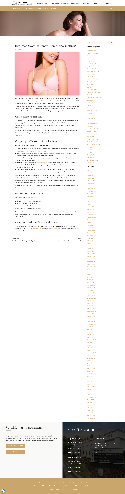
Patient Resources (74, 482)
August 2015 (90, 376)
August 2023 (90, 238)
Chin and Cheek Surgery (93, 92)
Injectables (90, 121)
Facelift (89, 105)
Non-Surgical (53, 482)
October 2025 (91, 188)
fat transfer (20, 101)
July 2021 (89, 300)
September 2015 (91, 373)
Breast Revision (91, 84)
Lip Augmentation (92, 123)
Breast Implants (91, 74)
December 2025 (91, 183)
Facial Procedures (92, 108)
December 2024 (91, 214)
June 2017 (90, 345)
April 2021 (90, 306)
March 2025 (90, 207)
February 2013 (91, 415)
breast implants (35, 101)
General (89, 115)
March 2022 (90, 282)
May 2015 (89, 381)
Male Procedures (91, 131)
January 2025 (91, 212)
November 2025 (91, 186)
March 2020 (90, 313)
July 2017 (89, 342)
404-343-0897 (55, 228)
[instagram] (111, 8)
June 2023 (90, 243)
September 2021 (91, 298)
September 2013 (91, 397)
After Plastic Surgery (92, 53)
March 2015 (90, 384)
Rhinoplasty (90, 147)
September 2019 (91, 324)
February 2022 (91, 285)
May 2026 (90, 173)
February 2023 (91, 253)
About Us (39, 482)
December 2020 (91, 311)
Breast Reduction (91, 82)
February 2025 (91, 209)
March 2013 (90, 413)
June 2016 (90, 360)
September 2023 (91, 235)
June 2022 (90, 274)
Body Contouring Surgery (94, 61)
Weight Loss (90, 162)
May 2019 (89, 329)
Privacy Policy (59, 489)
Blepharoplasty (91, 56)
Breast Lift (90, 76)
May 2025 (90, 201)
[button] (43, 3)
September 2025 (91, 191)
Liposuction (90, 126)
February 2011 (91, 418)
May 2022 (90, 277)
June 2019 (90, 327)
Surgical (46, 482)
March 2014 (90, 394)
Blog (88, 58)
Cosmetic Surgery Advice (94, 97)
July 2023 (90, 240)
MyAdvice (88, 486)
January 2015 (90, 389)
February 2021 (91, 308)
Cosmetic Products (92, 95)
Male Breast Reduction (93, 129)
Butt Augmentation (92, 89)
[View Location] (13, 8)
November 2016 (91, 353)
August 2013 (90, 400)
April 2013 (90, 410)
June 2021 (90, 303)
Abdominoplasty (91, 50)
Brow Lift (89, 87)
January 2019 (90, 334)
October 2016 (91, 355)
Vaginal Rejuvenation (92, 160)
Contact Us (84, 482)
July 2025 (90, 196)
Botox (88, 66)
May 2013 (89, 407)
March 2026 (90, 178)
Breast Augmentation (93, 71)
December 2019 (91, 319)
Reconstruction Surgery (93, 144)
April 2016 (90, 366)
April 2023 (90, 248)
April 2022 (90, 280)
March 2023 (90, 251)
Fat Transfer (90, 113)
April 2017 (90, 350)
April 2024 (90, 222)
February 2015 (91, 387)
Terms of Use (68, 489)
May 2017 (89, 347)
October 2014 (91, 392)
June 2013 (90, 405)
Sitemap (75, 489)
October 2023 (91, 233)
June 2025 (90, 199)
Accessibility (51, 489)
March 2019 (90, 332)
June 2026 (90, 170)
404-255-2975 (37, 228)
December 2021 (91, 290)
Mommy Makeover (92, 134)
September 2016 (91, 358)
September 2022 (91, 267)
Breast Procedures (92, 79)
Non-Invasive (90, 136)
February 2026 (91, 180)
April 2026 (90, 175)
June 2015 (90, 379)
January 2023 (91, 256)
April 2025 (90, 204)
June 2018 (90, 337)
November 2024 (91, 217)
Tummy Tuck (90, 155)
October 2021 (91, 295)
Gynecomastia (91, 118)
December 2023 (91, 227)
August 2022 (90, 269)
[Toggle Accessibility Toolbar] (3, 491)
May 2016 (89, 363)
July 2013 (89, 402)
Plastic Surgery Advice (93, 139)
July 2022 (90, 272)
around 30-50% (42, 162)
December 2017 (91, 340)
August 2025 (90, 194)
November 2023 (91, 230)
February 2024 (91, 225)
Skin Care (89, 152)
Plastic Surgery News (93, 142)
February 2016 (91, 368)
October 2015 (91, 371)
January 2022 (91, 287)
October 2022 (91, 264)
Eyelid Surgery (91, 102)
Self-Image (90, 149)
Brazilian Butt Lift (91, 69)
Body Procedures (91, 63)
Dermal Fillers (91, 100)
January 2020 (91, 316)
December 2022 (91, 259)
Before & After (63, 482)
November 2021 (91, 293)
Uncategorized (91, 157)
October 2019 (91, 321)
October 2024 (91, 220)
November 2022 (91, 261)
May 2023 (90, 246)
